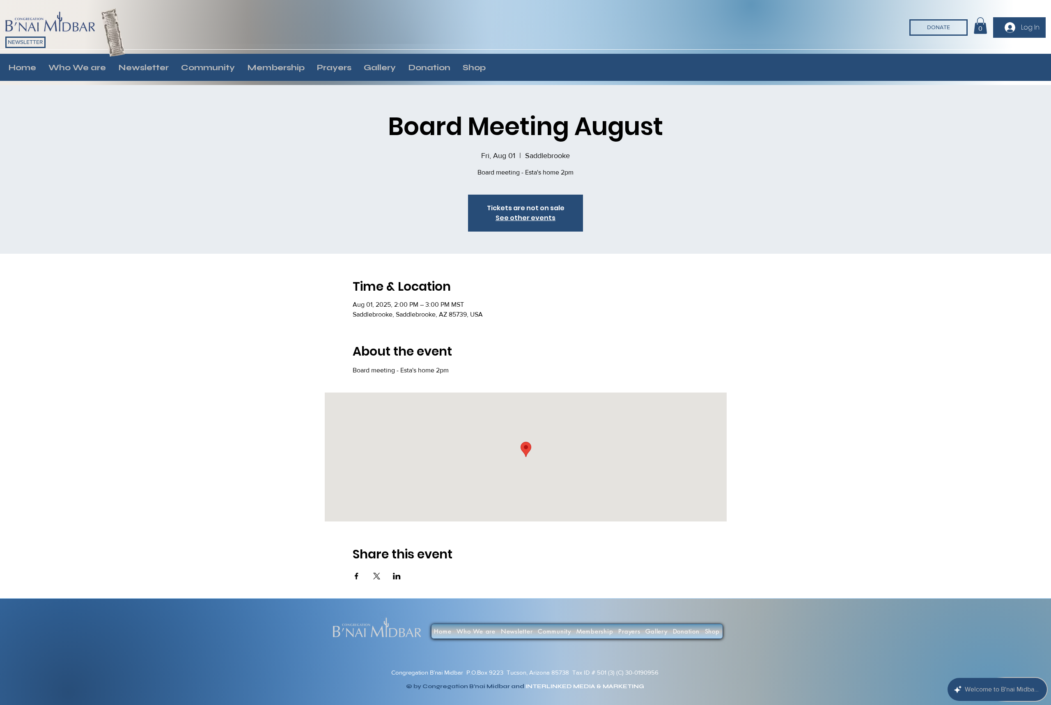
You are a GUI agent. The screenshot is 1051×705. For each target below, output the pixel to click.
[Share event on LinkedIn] (397, 576)
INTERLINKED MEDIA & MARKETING (585, 686)
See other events (525, 218)
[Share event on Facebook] (356, 576)
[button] (77, 67)
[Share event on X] (377, 576)
